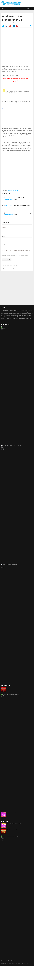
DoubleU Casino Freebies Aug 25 (22, 206)
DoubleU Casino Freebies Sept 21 (14, 445)
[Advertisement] (17, 49)
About (7, 960)
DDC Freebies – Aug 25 (12, 830)
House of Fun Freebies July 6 (13, 813)
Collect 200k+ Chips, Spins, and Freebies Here (14, 81)
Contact (13, 960)
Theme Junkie (26, 963)
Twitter (3, 26)
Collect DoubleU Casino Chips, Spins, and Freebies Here (16, 78)
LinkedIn (14, 26)
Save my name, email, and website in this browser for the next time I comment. (16, 251)
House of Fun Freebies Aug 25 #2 (14, 823)
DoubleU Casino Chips (13, 190)
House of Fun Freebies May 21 (10, 265)
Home (2, 960)
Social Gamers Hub (13, 963)
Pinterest (17, 26)
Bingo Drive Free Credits (12, 564)
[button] (3, 8)
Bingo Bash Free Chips (12, 327)
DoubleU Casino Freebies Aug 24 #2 (22, 213)
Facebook (6, 26)
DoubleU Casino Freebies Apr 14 (14, 694)
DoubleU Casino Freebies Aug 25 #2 (22, 198)
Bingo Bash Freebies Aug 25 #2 (13, 836)
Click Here (22, 97)
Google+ (10, 26)
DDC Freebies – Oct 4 (11, 688)
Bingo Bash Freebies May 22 (8, 268)
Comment (4, 227)
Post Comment (6, 259)
